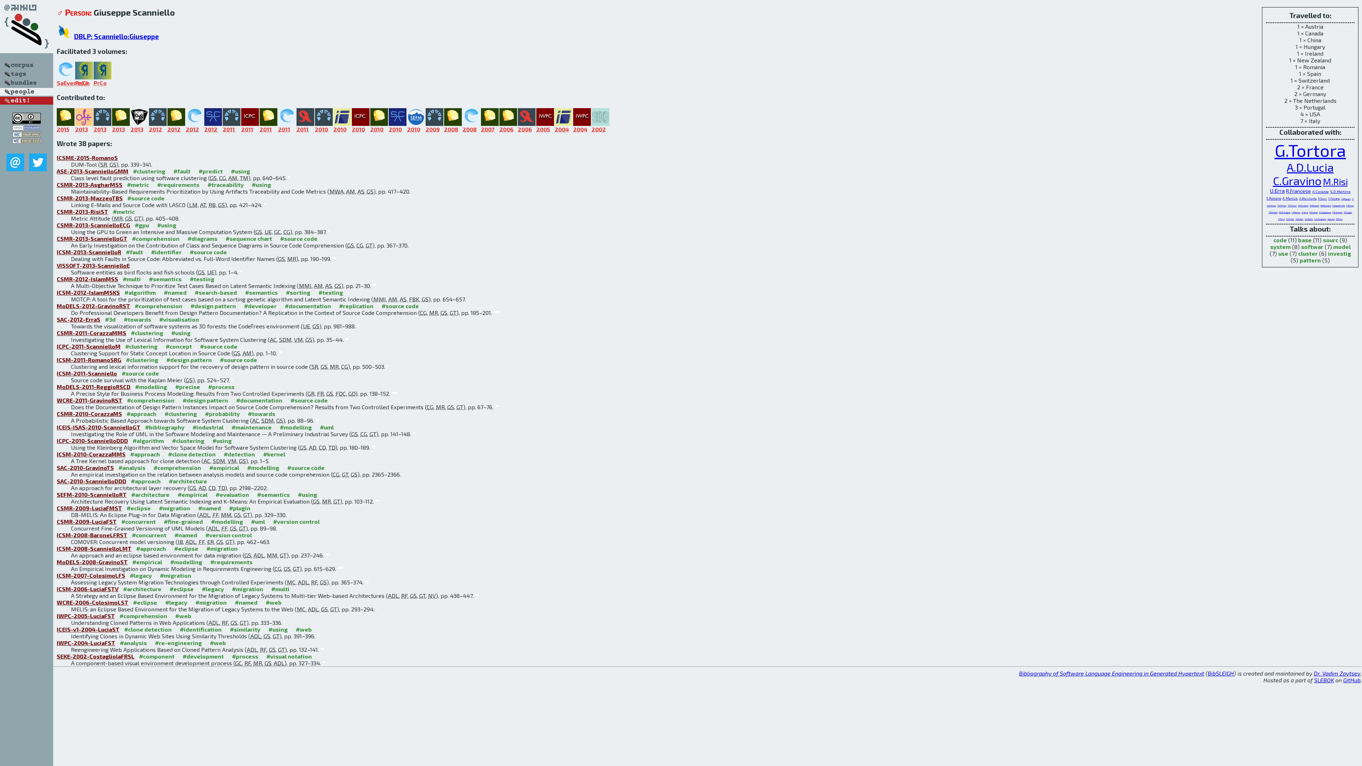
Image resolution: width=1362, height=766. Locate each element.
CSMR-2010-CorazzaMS (89, 413)
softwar (1312, 246)
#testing (202, 279)
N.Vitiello (1309, 219)
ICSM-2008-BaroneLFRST (92, 535)
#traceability (225, 184)
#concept (179, 346)
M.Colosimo (1303, 205)
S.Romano (1274, 198)
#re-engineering (178, 642)
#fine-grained (183, 521)
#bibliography (164, 427)
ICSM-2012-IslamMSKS (88, 292)
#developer (260, 305)
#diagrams (202, 238)
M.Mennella (1326, 205)
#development (203, 656)
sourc (1330, 240)
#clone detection (192, 454)
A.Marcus (1290, 198)
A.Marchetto (1308, 198)
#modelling (151, 386)
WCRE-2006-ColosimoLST (92, 602)
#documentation (308, 305)
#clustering (149, 171)
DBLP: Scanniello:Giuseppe (116, 36)
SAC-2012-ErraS (78, 319)
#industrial (208, 427)
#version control (296, 521)
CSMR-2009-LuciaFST (87, 521)
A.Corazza (1320, 191)
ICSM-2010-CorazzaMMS (91, 454)
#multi (132, 279)
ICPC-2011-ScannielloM (89, 346)
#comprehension (155, 238)
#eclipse (139, 508)
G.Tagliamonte (1339, 205)
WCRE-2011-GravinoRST (89, 400)
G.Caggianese (1325, 212)
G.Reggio (1348, 212)
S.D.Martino (1340, 191)
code (1280, 240)
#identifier (166, 252)
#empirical (224, 467)
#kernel (274, 454)
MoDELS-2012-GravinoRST (93, 305)
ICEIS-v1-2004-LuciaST (88, 629)
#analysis (131, 467)
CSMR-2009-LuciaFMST (89, 508)
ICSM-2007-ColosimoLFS (91, 575)
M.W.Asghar (1284, 212)
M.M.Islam (1314, 205)
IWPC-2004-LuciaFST (86, 642)
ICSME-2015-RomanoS (87, 157)
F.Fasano (1334, 198)
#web (274, 602)
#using (240, 171)
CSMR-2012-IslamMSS (87, 279)
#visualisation (179, 319)
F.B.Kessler (1337, 212)
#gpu (142, 225)
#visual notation (289, 656)
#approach (141, 413)
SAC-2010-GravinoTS (85, 467)
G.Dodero (1299, 219)
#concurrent (138, 521)
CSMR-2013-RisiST (82, 211)
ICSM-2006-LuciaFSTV (87, 588)
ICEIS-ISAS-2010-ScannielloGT (98, 427)
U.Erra (1277, 191)
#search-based (216, 292)
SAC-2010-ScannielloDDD (91, 481)
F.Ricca (1281, 219)
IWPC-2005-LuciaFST (86, 615)
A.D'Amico (1271, 205)
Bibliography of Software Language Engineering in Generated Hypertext (1111, 673)
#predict (211, 171)
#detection (239, 454)
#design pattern (213, 305)
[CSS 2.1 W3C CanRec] (26, 148)
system (1280, 246)
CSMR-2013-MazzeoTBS (90, 198)
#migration (174, 508)
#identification (201, 629)
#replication (356, 305)
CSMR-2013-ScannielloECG (93, 225)
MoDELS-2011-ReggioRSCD (94, 386)
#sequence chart (249, 238)
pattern (1310, 260)
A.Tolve (1305, 212)
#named (175, 292)
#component (157, 656)
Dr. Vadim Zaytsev (1337, 673)
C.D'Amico (1282, 205)
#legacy (141, 575)
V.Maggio (1346, 199)
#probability (222, 413)
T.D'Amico (1292, 205)
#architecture (188, 481)
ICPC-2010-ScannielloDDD (92, 440)
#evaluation (232, 494)
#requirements (178, 184)
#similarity (245, 629)
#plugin (239, 508)
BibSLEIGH (1221, 673)
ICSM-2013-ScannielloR (89, 252)
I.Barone (1331, 219)
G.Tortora (1310, 150)
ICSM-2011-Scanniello (87, 373)
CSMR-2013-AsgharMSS (89, 184)
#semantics (165, 279)
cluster (1308, 253)
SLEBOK (1324, 680)
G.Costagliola (1320, 219)
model (1342, 246)
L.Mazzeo (1296, 212)
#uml (327, 427)
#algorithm (140, 292)
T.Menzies (1273, 212)
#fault (181, 171)
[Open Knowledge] (26, 128)
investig (1339, 253)
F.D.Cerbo (1290, 219)
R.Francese (1298, 191)
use (1283, 253)
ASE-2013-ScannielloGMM (92, 171)
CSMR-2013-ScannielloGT (92, 238)
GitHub (1352, 680)
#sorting (298, 292)
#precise (187, 386)
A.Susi (1322, 198)
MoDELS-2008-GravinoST (92, 562)
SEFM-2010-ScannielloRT (92, 494)
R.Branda (1314, 212)
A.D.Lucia (1310, 167)
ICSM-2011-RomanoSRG (89, 359)
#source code (146, 198)
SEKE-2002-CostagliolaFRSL (95, 656)
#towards (137, 319)
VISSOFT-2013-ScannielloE (93, 265)
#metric (138, 184)
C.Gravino (1297, 180)
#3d (110, 319)
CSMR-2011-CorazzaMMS (91, 332)
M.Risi (1335, 181)
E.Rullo (1339, 219)
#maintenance (252, 427)
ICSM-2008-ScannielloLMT (94, 548)
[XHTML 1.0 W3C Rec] (26, 135)
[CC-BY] (26, 121)
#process (221, 386)
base (1305, 240)
